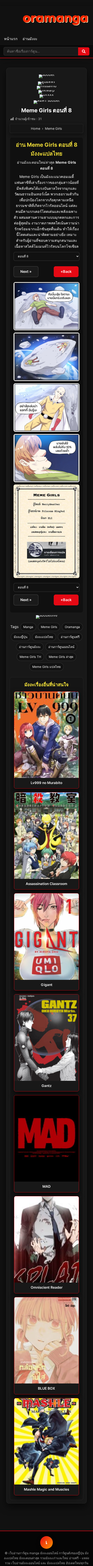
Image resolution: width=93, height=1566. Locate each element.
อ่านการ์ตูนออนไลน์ (61, 647)
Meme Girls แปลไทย (46, 667)
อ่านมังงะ (30, 38)
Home (35, 128)
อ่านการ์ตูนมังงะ (30, 647)
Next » (26, 271)
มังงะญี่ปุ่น (20, 637)
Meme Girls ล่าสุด (61, 657)
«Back (66, 271)
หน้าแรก (11, 38)
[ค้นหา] (83, 51)
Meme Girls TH (30, 657)
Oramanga (72, 627)
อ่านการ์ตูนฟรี (70, 637)
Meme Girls (53, 128)
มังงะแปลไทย (44, 637)
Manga (28, 627)
